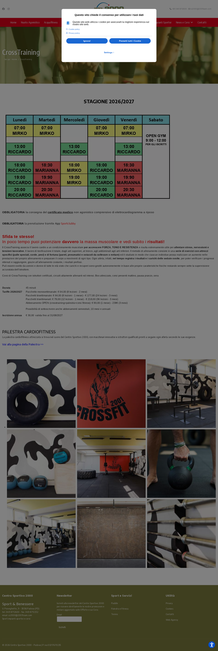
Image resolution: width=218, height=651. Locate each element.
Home (13, 22)
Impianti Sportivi (162, 22)
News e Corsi (183, 22)
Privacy (169, 603)
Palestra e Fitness (119, 608)
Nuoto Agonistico (30, 22)
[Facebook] (3, 8)
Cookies (169, 608)
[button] (211, 644)
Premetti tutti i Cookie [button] (130, 41)
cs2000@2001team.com (201, 9)
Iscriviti (62, 627)
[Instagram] (9, 8)
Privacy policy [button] (74, 33)
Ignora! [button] (87, 41)
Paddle (114, 603)
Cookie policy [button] (74, 29)
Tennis (114, 614)
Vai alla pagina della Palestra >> (22, 344)
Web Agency (172, 620)
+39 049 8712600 (179, 9)
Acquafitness (51, 22)
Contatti (202, 22)
